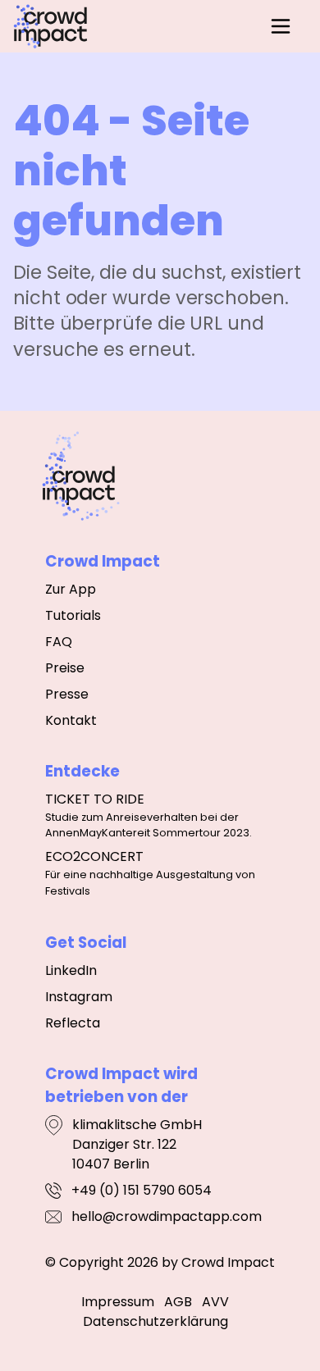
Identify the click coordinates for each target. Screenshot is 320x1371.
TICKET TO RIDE (94, 799)
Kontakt (71, 720)
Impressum (117, 1301)
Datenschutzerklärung (155, 1321)
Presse (67, 694)
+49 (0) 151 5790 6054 (141, 1190)
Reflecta (72, 1022)
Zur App (70, 589)
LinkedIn (71, 970)
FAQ (58, 641)
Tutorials (73, 615)
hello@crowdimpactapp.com (166, 1216)
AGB (178, 1301)
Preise (65, 667)
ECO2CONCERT (94, 856)
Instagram (78, 996)
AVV (215, 1301)
